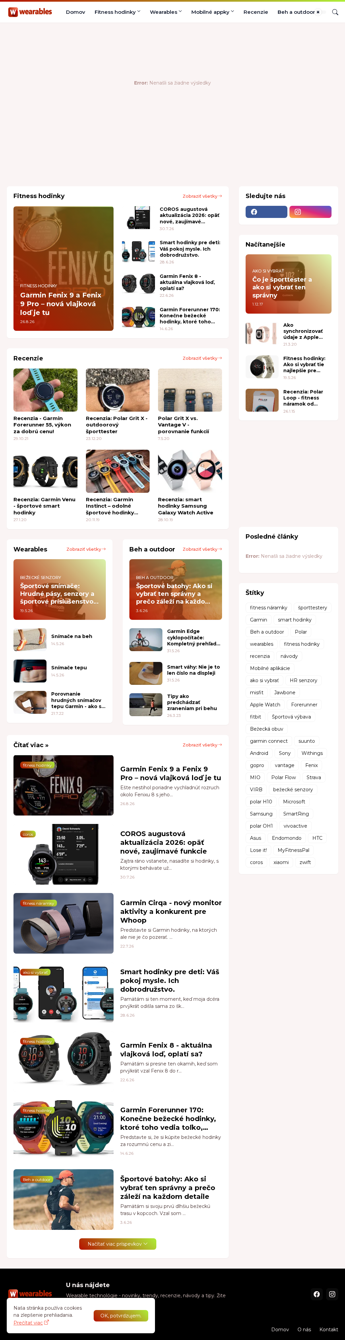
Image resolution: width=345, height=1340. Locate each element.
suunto (307, 741)
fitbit (255, 717)
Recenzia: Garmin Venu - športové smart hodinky (44, 506)
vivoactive (295, 826)
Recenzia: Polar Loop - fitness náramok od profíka (303, 398)
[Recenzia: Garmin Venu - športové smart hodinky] (45, 471)
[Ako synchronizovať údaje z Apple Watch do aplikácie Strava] (262, 333)
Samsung (261, 814)
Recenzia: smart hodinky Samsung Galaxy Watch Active (185, 506)
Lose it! (258, 850)
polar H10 (261, 802)
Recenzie (256, 12)
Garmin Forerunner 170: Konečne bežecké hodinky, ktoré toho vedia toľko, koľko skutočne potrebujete (190, 316)
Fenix (311, 765)
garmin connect (269, 741)
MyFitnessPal (293, 850)
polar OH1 (261, 826)
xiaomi (281, 862)
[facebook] (267, 212)
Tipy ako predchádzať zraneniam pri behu (192, 702)
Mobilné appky (210, 12)
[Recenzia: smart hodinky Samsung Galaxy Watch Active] (190, 471)
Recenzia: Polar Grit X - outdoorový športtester (117, 425)
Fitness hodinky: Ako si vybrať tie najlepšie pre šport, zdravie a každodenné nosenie (304, 364)
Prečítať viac (28, 1323)
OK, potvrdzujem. (121, 1316)
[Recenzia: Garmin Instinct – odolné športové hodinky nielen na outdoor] (118, 471)
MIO (255, 777)
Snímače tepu (69, 668)
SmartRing (296, 814)
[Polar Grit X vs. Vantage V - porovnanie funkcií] (190, 390)
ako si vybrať (264, 680)
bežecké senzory (293, 790)
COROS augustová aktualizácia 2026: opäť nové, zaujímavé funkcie (189, 215)
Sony (285, 753)
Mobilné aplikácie (270, 668)
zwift (305, 862)
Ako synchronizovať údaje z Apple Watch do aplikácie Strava (303, 331)
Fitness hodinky (115, 12)
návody (289, 656)
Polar (301, 632)
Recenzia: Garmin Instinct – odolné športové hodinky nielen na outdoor (110, 506)
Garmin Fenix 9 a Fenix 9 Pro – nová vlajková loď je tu (170, 773)
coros (256, 862)
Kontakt (328, 1330)
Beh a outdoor (296, 12)
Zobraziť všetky (200, 196)
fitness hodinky (302, 644)
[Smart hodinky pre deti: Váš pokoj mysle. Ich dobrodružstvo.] (138, 251)
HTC (317, 838)
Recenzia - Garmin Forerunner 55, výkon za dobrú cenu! (42, 425)
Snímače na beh (71, 636)
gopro (257, 765)
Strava (314, 777)
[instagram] (310, 212)
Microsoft (294, 802)
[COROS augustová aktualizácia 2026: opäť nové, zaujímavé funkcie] (138, 217)
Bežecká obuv (266, 729)
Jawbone (284, 693)
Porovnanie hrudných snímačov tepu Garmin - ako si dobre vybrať (77, 700)
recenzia (260, 656)
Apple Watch (265, 705)
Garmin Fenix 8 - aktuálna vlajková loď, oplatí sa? (187, 282)
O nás (304, 1330)
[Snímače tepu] (29, 671)
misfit (256, 693)
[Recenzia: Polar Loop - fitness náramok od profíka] (262, 400)
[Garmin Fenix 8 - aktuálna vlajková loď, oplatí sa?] (138, 284)
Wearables (163, 12)
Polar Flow (283, 777)
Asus (255, 838)
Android (259, 753)
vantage (284, 765)
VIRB (256, 790)
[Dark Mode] (320, 12)
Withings (312, 753)
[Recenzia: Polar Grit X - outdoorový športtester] (118, 390)
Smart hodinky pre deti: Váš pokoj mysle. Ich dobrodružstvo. (190, 249)
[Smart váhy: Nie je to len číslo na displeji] (145, 673)
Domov (75, 12)
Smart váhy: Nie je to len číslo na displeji (193, 670)
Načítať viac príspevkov (115, 1244)
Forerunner (304, 705)
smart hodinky (295, 620)
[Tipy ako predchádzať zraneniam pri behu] (145, 704)
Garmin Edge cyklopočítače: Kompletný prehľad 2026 (191, 637)
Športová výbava (291, 717)
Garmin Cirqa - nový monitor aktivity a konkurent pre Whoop (171, 911)
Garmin (258, 620)
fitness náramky (268, 608)
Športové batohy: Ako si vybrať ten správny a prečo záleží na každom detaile (167, 1188)
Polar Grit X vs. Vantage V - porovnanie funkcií (183, 425)
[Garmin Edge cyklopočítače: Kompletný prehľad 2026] (145, 639)
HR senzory (303, 680)
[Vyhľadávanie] (332, 12)
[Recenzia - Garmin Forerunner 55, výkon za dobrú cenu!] (45, 390)
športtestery (312, 608)
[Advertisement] (129, 159)
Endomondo (287, 838)
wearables (261, 644)
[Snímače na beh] (29, 639)
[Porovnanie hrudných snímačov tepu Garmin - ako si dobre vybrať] (29, 702)
